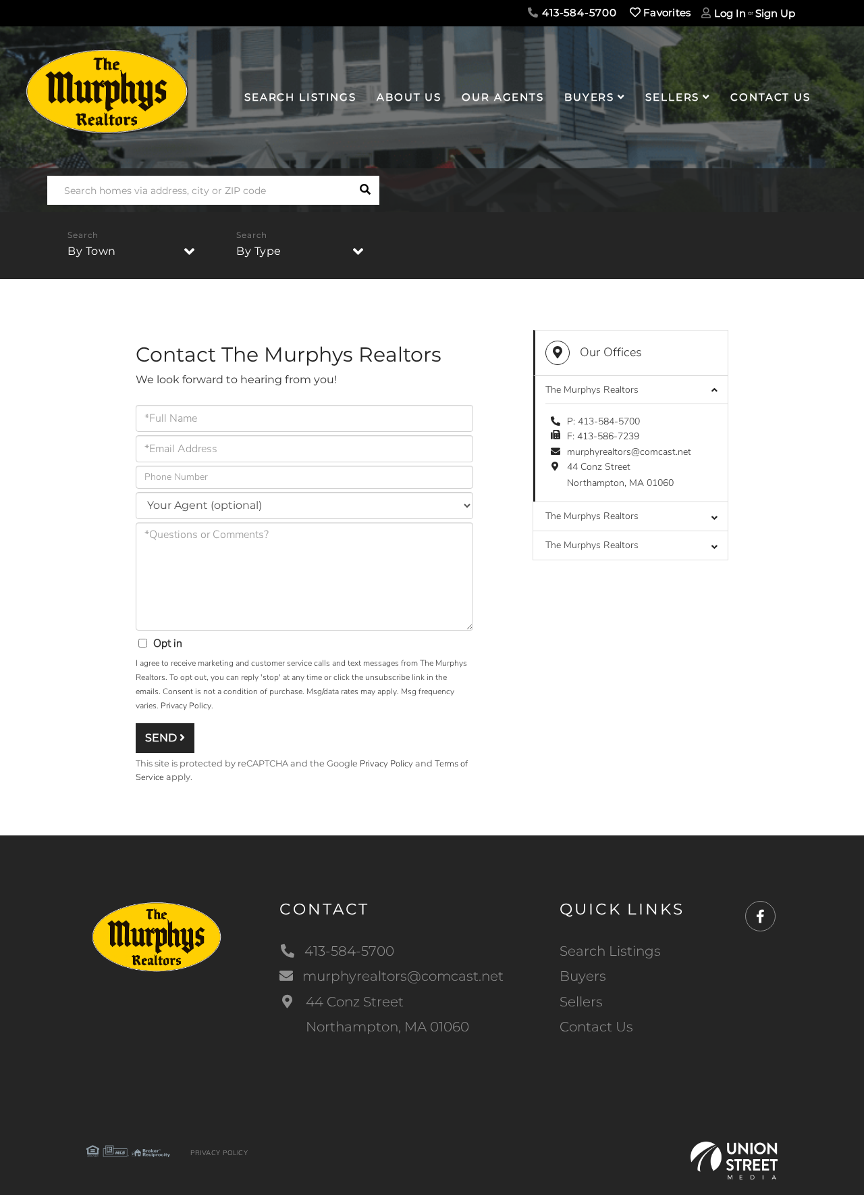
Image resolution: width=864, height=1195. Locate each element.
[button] (364, 190)
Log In (730, 13)
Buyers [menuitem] (589, 97)
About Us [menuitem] (409, 97)
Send (162, 737)
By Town (92, 251)
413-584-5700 (577, 12)
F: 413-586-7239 (603, 436)
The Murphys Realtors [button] (592, 389)
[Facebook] (760, 917)
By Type (258, 251)
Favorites (666, 12)
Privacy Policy (186, 705)
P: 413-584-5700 (603, 421)
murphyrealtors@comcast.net (629, 451)
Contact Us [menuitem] (770, 97)
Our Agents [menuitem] (503, 97)
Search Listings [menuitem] (300, 97)
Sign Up (775, 13)
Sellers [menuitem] (672, 97)
